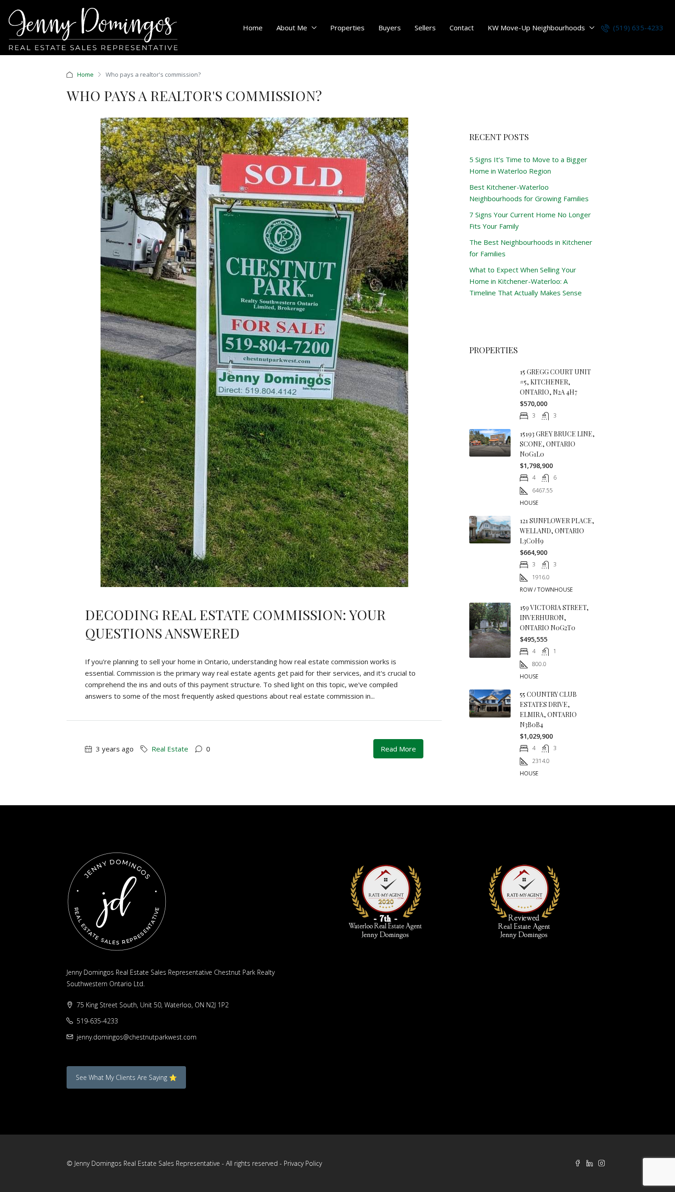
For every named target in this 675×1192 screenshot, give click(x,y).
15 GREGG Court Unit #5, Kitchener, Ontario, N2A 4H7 (555, 381)
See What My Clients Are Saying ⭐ (126, 1077)
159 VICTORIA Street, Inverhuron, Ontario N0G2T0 (554, 617)
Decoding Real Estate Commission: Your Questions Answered (235, 623)
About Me (291, 27)
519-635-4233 (97, 1021)
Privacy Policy (303, 1163)
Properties (347, 27)
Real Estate (170, 748)
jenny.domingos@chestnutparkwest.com (137, 1037)
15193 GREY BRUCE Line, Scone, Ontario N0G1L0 (557, 443)
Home (253, 27)
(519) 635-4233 (637, 27)
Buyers (389, 27)
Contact (462, 27)
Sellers (425, 27)
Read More (398, 748)
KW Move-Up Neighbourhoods (536, 27)
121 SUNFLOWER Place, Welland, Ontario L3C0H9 (557, 530)
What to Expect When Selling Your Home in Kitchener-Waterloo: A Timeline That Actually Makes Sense (525, 281)
